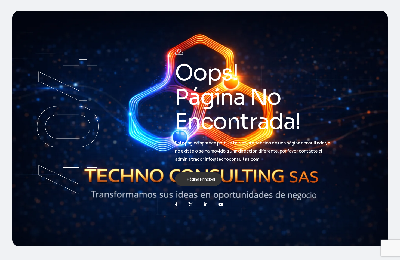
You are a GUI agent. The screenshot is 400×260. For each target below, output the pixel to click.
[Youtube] (220, 204)
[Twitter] (190, 204)
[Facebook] (176, 204)
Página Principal (201, 179)
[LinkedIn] (205, 204)
